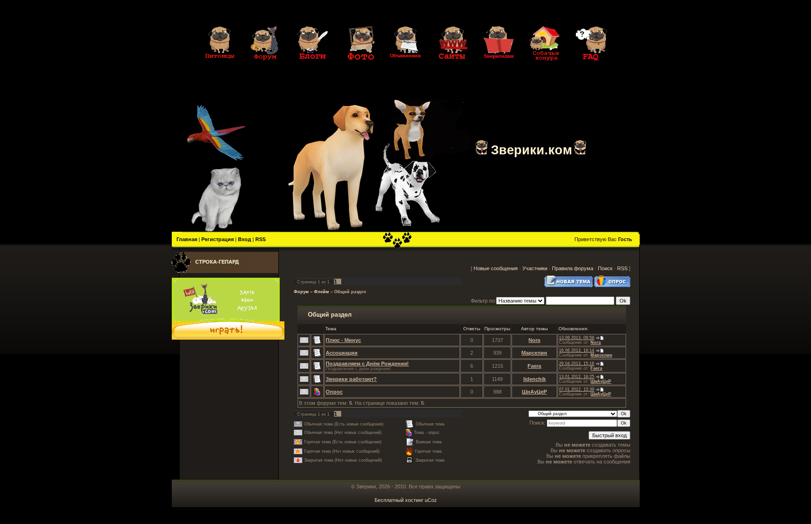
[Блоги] (312, 66)
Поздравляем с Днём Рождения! (367, 363)
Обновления (573, 328)
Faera (534, 366)
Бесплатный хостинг (399, 500)
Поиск (605, 268)
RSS (260, 239)
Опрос (334, 392)
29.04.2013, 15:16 (576, 363)
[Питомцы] (219, 66)
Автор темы (534, 328)
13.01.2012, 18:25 (576, 376)
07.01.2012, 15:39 (576, 389)
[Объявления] (405, 66)
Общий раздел (350, 291)
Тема (331, 328)
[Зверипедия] (498, 66)
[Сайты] (451, 66)
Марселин (534, 353)
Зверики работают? (351, 379)
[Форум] (266, 66)
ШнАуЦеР (600, 381)
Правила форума (572, 268)
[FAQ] (591, 66)
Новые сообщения (496, 268)
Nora (534, 340)
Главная (186, 239)
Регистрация (217, 239)
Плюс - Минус (343, 340)
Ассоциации (342, 353)
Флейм (321, 291)
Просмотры (497, 328)
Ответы (471, 328)
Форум (301, 291)
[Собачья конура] (544, 66)
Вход (244, 239)
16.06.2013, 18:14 (576, 350)
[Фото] (359, 66)
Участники (534, 268)
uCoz (431, 500)
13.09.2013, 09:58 (576, 337)
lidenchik (534, 379)
